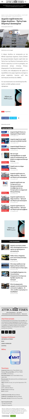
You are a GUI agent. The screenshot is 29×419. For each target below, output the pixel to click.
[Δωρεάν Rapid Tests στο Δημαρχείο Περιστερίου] (5, 133)
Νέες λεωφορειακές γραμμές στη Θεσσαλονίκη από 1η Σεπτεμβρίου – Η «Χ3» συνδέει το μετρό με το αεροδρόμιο (18, 288)
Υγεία (3, 143)
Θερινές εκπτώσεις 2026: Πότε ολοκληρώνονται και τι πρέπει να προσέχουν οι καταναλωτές (19, 248)
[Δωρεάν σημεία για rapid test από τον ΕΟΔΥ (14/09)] (5, 141)
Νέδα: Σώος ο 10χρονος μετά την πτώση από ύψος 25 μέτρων (18, 257)
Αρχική (2, 15)
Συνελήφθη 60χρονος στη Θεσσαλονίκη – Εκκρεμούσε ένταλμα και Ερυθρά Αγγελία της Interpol (14, 5)
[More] (18, 118)
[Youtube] (13, 332)
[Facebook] (2, 332)
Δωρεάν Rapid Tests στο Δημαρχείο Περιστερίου (18, 133)
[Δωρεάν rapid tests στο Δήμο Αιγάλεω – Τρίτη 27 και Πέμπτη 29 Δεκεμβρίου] (5, 207)
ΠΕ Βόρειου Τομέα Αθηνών (5, 162)
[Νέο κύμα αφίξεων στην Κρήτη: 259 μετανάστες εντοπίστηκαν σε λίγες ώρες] (5, 265)
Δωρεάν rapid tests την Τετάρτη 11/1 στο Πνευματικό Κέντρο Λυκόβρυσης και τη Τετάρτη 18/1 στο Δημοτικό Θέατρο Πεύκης (18, 187)
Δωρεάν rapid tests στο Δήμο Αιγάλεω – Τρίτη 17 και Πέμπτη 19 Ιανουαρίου (18, 175)
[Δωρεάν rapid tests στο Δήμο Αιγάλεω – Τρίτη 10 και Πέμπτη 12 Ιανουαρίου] (5, 198)
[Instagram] (6, 332)
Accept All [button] (13, 416)
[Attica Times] (14, 309)
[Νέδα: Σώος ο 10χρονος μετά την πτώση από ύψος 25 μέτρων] (5, 257)
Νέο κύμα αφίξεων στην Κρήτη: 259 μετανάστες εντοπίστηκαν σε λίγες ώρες (18, 266)
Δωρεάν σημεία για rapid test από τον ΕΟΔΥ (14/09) (18, 140)
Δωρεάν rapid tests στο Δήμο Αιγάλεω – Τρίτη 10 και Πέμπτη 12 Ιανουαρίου (18, 198)
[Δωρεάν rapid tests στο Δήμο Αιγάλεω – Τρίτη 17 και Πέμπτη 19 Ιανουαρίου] (5, 175)
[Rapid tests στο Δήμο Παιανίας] (5, 168)
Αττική (6, 15)
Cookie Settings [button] (5, 416)
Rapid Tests (7, 111)
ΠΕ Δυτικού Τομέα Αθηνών (15, 15)
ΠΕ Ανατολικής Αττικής (5, 169)
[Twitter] (10, 332)
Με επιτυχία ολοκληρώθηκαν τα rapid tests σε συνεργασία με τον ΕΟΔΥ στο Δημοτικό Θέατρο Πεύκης (19, 157)
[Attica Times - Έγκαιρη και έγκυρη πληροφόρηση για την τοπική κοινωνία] (15, 1)
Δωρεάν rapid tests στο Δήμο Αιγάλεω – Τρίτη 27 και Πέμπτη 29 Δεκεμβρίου (18, 207)
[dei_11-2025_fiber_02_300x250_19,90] (14, 97)
